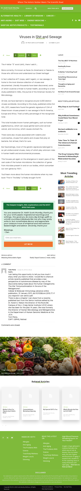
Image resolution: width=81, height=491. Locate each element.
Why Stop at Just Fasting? (68, 107)
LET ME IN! (28, 244)
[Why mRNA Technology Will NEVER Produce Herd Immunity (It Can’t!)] (61, 188)
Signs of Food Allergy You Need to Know (72, 229)
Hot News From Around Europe (69, 92)
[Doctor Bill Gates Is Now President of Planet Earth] (61, 195)
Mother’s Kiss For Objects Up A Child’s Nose (9, 411)
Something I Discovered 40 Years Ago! (67, 78)
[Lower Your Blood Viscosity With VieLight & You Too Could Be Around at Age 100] (61, 221)
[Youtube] (79, 20)
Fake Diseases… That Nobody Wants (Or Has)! (72, 242)
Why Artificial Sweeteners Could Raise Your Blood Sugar (68, 118)
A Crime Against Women (72, 235)
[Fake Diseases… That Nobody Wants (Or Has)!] (61, 242)
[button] (33, 8)
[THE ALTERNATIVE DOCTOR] (10, 8)
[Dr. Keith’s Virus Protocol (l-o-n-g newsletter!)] (61, 214)
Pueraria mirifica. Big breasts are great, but (71, 207)
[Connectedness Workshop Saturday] (30, 396)
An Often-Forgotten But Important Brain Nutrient (72, 201)
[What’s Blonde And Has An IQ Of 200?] (71, 396)
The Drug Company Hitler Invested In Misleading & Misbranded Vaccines (68, 156)
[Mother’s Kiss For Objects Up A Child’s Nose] (10, 396)
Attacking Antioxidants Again (11, 258)
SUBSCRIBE (67, 8)
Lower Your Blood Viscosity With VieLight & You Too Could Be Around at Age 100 (72, 222)
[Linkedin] (76, 20)
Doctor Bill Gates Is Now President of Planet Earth (72, 195)
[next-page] (6, 425)
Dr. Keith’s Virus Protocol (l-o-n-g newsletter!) (72, 214)
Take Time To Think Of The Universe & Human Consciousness (67, 142)
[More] (40, 55)
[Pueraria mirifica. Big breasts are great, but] (61, 208)
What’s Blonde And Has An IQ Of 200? (70, 410)
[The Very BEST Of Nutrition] (40, 356)
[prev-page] (2, 425)
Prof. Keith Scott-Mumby (36, 43)
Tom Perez (12, 270)
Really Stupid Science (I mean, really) (42, 258)
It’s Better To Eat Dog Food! (67, 72)
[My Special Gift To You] (50, 396)
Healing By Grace (64, 66)
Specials (5, 407)
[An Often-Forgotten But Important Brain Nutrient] (61, 201)
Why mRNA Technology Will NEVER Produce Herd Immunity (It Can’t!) (72, 188)
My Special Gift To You (50, 409)
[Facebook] (72, 20)
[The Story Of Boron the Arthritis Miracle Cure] (61, 182)
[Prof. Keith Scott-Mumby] (23, 42)
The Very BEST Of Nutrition (67, 61)
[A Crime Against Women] (61, 235)
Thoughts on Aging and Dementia (66, 85)
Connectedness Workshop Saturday (29, 410)
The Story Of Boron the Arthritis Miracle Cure (72, 181)
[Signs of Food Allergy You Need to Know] (61, 229)
